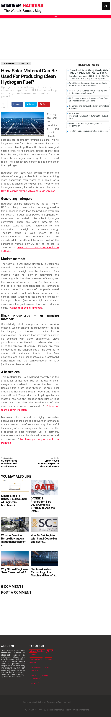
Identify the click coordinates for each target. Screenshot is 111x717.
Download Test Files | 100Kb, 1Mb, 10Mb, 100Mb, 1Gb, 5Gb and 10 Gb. (89, 72)
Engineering (8, 64)
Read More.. (17, 676)
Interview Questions (37, 651)
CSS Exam (34, 684)
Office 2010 (34, 670)
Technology (23, 64)
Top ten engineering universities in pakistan (88, 131)
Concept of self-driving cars (26, 307)
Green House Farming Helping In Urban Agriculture (48, 462)
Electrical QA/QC (36, 659)
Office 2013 (34, 675)
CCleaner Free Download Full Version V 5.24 (9, 462)
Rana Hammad (64, 702)
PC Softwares (35, 679)
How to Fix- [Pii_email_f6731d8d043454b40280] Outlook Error (88, 115)
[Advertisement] (55, 39)
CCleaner (44, 675)
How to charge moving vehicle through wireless (28, 191)
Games (46, 667)
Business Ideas (35, 667)
